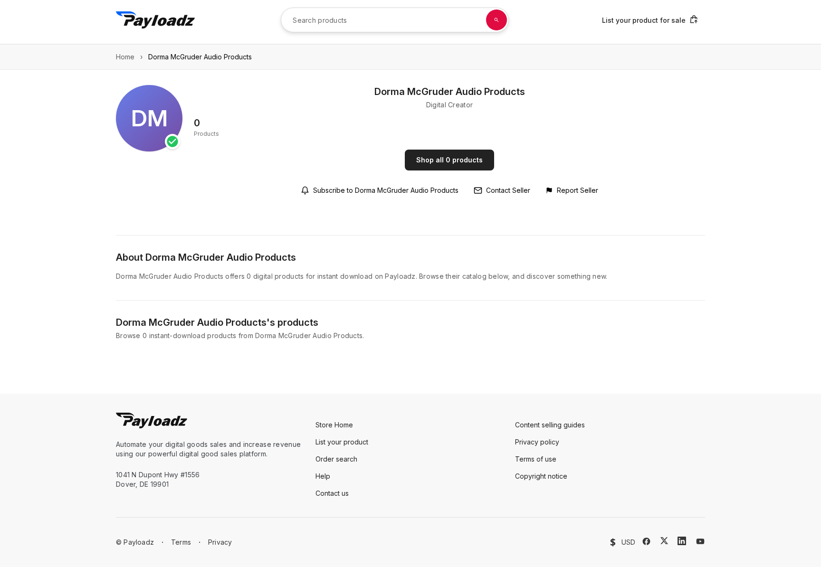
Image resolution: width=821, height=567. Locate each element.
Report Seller (577, 190)
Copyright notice (541, 476)
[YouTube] (700, 541)
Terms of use (535, 459)
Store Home (334, 425)
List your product (341, 442)
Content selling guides (550, 425)
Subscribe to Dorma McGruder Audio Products (385, 190)
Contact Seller (508, 190)
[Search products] (496, 19)
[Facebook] (646, 541)
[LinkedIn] (682, 541)
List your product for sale (644, 20)
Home (125, 57)
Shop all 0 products (449, 160)
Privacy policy (537, 442)
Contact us (332, 493)
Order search (336, 459)
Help (322, 476)
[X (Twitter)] (664, 541)
